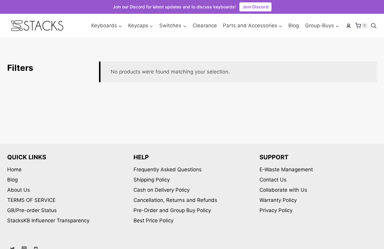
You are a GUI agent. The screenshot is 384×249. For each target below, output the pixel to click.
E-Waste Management (286, 169)
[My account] (348, 25)
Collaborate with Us (283, 190)
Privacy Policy (276, 210)
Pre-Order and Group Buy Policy (172, 210)
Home (14, 169)
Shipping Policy (152, 180)
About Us (18, 190)
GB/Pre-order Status (32, 210)
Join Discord (255, 6)
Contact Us (273, 180)
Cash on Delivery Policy (162, 190)
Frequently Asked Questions (168, 169)
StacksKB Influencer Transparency (48, 221)
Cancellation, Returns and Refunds (175, 200)
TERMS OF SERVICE (31, 200)
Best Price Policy (153, 221)
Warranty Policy (278, 200)
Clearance (205, 25)
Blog (293, 25)
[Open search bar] (374, 25)
